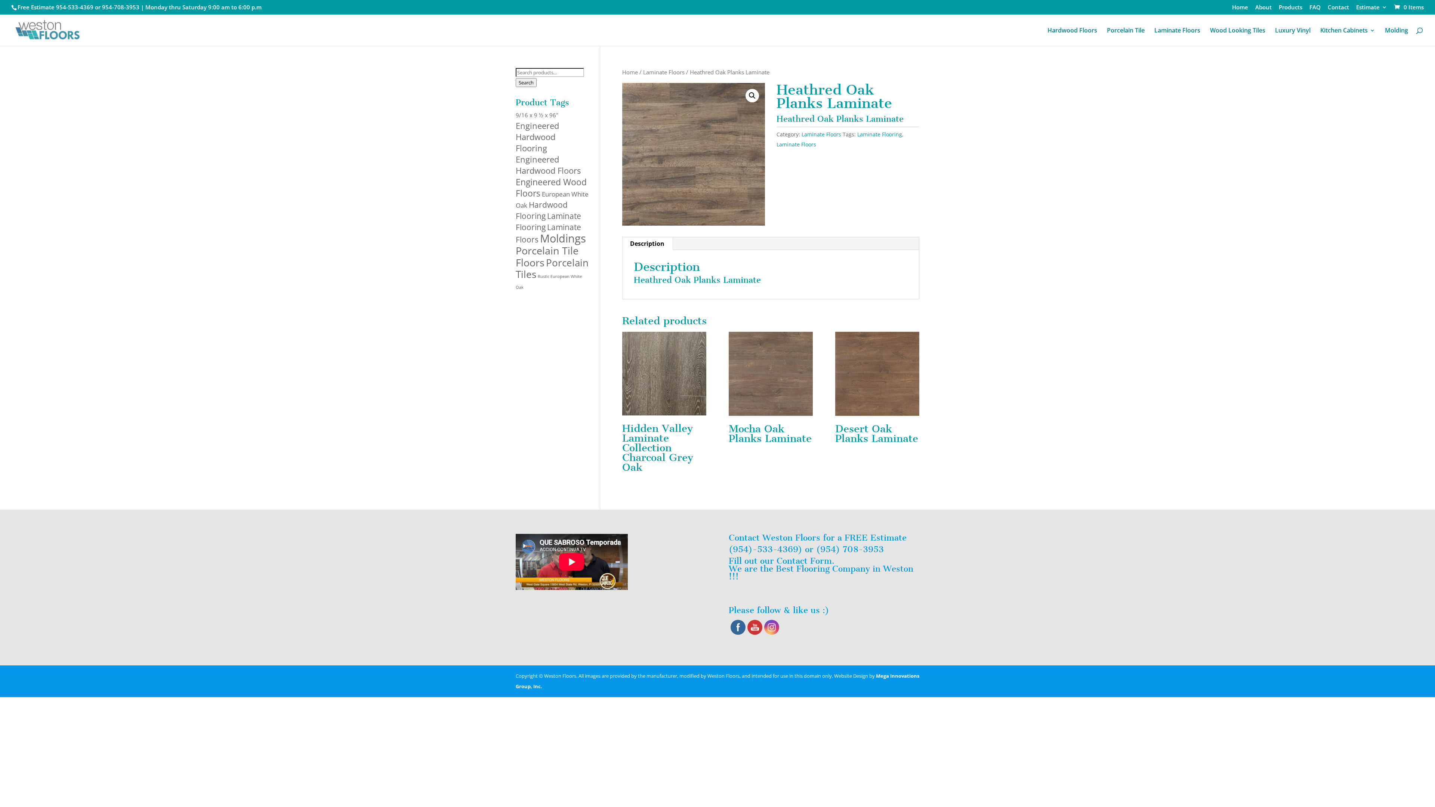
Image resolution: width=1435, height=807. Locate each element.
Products (1290, 7)
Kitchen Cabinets (1344, 31)
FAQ (1315, 7)
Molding (1396, 31)
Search (526, 82)
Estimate (1368, 7)
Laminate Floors (1177, 31)
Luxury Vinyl (1293, 31)
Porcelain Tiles (552, 268)
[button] (752, 95)
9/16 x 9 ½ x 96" (537, 115)
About (1263, 7)
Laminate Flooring (879, 134)
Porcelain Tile (1126, 31)
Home (1240, 7)
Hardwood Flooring (542, 210)
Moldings (563, 238)
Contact (1338, 7)
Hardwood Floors (1072, 31)
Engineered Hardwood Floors (548, 165)
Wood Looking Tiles (1237, 31)
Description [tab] (647, 243)
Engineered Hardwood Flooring (537, 137)
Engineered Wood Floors (551, 187)
